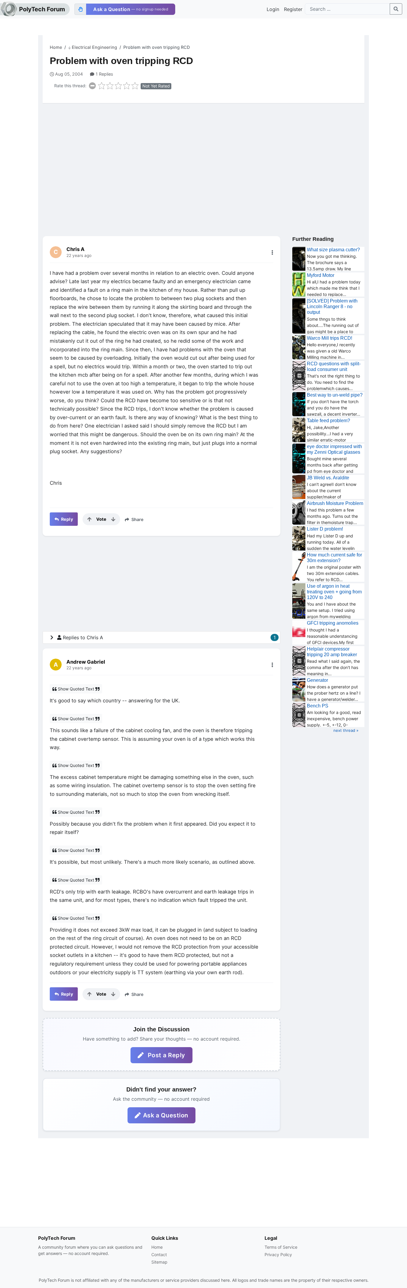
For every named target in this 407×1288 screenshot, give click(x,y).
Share (137, 519)
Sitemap (159, 1261)
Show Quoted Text (76, 688)
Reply (66, 519)
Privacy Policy (278, 1254)
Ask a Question (165, 1115)
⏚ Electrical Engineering (92, 47)
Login (273, 9)
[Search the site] (396, 9)
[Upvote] (89, 519)
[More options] (272, 252)
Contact (159, 1254)
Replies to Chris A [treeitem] (169, 637)
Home (56, 47)
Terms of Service (281, 1247)
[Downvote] (113, 519)
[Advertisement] (203, 154)
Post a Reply (165, 1055)
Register (293, 9)
